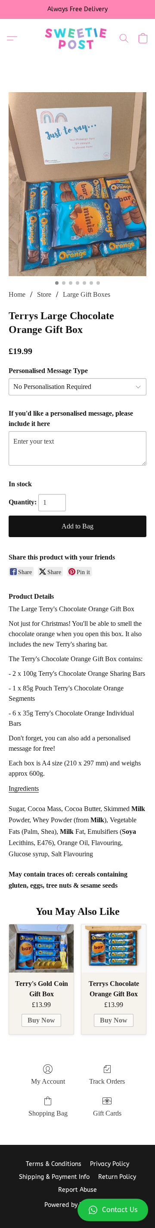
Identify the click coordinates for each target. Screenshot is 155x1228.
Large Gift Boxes (86, 294)
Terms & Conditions (53, 1164)
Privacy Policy (109, 1164)
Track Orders (107, 1081)
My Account (48, 1081)
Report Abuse (77, 1190)
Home (17, 294)
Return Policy (117, 1177)
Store (44, 294)
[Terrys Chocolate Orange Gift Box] (113, 948)
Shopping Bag (48, 1113)
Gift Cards (107, 1113)
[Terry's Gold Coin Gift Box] (41, 948)
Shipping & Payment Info (54, 1177)
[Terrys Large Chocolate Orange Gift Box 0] (77, 184)
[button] (77, 1210)
